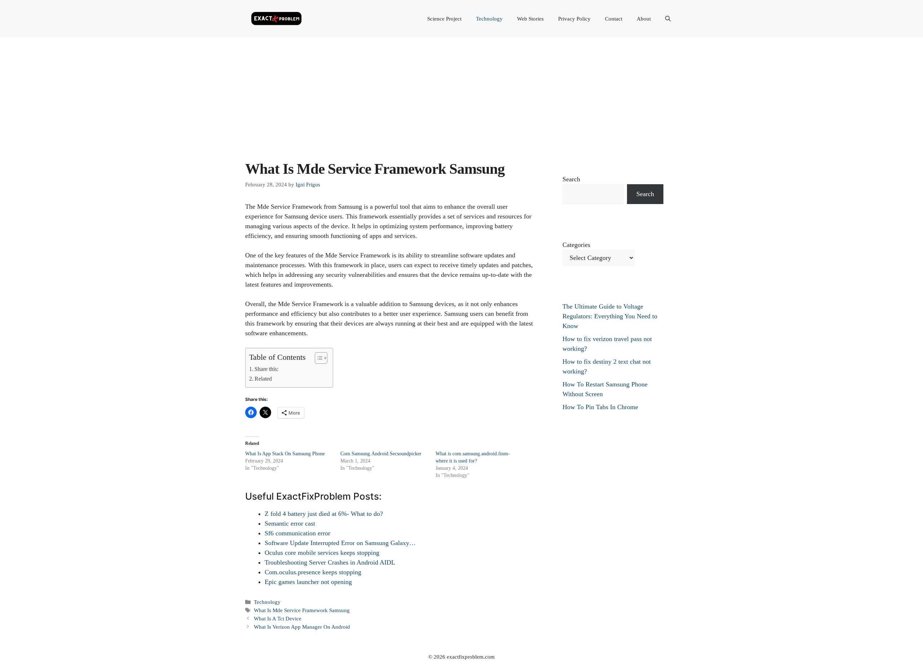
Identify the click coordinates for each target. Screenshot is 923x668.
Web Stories (530, 19)
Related (263, 379)
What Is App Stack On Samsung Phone (285, 453)
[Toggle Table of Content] (317, 358)
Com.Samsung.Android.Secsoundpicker (380, 453)
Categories (576, 244)
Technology (489, 19)
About (644, 19)
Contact (613, 19)
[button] (668, 19)
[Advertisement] (461, 91)
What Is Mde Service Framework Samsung (302, 610)
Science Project (444, 19)
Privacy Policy (574, 19)
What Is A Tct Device (277, 618)
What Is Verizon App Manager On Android (302, 627)
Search (571, 179)
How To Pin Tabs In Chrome (600, 407)
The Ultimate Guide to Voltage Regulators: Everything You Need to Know (609, 316)
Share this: (266, 369)
